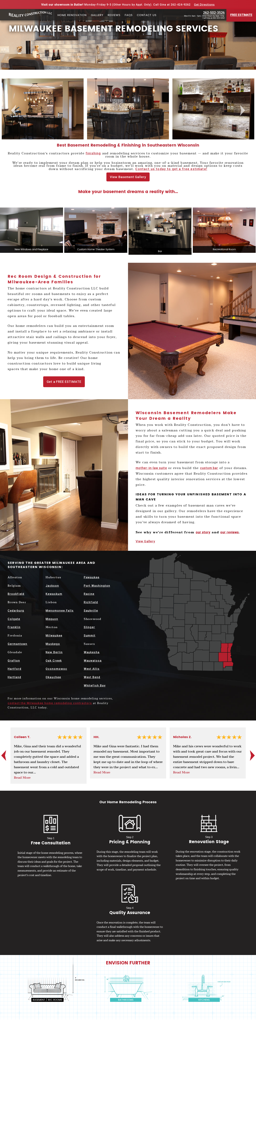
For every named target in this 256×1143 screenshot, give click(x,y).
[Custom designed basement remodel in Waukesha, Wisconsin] (45, 108)
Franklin (14, 627)
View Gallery (145, 541)
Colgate (14, 619)
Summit (90, 635)
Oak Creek (54, 660)
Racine (89, 594)
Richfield (91, 602)
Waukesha (92, 652)
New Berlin (54, 652)
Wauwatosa (93, 660)
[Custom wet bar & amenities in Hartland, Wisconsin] (130, 108)
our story (203, 532)
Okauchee (53, 677)
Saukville (91, 610)
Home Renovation (72, 15)
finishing (93, 153)
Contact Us (146, 15)
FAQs (129, 15)
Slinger (89, 627)
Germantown (17, 644)
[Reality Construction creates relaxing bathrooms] (128, 988)
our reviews (229, 532)
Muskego (53, 644)
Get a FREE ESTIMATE (64, 381)
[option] (45, 110)
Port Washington (97, 585)
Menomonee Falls (60, 610)
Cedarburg (16, 610)
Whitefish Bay (95, 685)
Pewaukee (91, 577)
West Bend (92, 677)
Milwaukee (54, 635)
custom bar (209, 468)
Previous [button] (13, 110)
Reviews (114, 15)
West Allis (92, 668)
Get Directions (204, 4)
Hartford (14, 668)
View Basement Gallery (128, 177)
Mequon (52, 619)
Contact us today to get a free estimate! (171, 169)
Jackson (52, 585)
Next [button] (243, 110)
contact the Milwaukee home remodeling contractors (50, 703)
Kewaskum (54, 594)
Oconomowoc (56, 668)
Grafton (14, 660)
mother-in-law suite (151, 468)
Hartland (14, 677)
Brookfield (16, 594)
